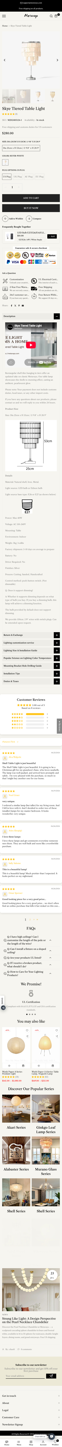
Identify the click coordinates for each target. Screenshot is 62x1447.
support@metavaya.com (32, 3)
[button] (8, 114)
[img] (8, 753)
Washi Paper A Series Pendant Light (12, 1072)
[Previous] (6, 60)
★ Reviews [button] (59, 726)
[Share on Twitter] (15, 305)
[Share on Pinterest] (19, 305)
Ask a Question (9, 273)
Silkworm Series (46, 1251)
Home (5, 26)
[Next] (55, 60)
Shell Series (16, 1211)
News (5, 1315)
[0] (56, 16)
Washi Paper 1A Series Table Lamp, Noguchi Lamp (45, 1072)
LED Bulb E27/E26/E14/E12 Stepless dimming (31, 232)
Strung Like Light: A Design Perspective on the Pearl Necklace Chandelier (29, 1320)
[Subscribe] (51, 1376)
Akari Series (16, 1127)
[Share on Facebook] (11, 305)
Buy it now (31, 208)
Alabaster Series (16, 1169)
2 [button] (30, 919)
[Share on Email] (23, 305)
